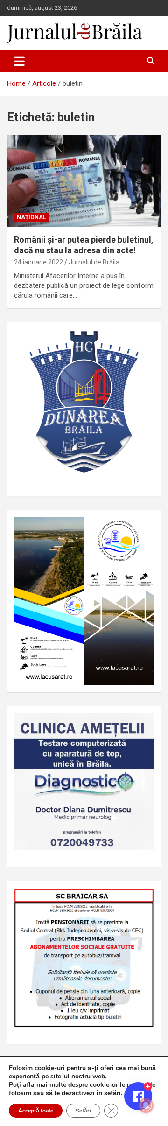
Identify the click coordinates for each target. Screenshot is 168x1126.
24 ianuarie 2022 (38, 262)
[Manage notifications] (146, 1105)
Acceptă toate (35, 1110)
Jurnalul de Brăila (94, 262)
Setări (83, 1110)
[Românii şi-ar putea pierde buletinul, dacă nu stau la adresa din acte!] (84, 180)
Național (31, 217)
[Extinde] (142, 725)
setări (112, 1093)
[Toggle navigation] (19, 61)
